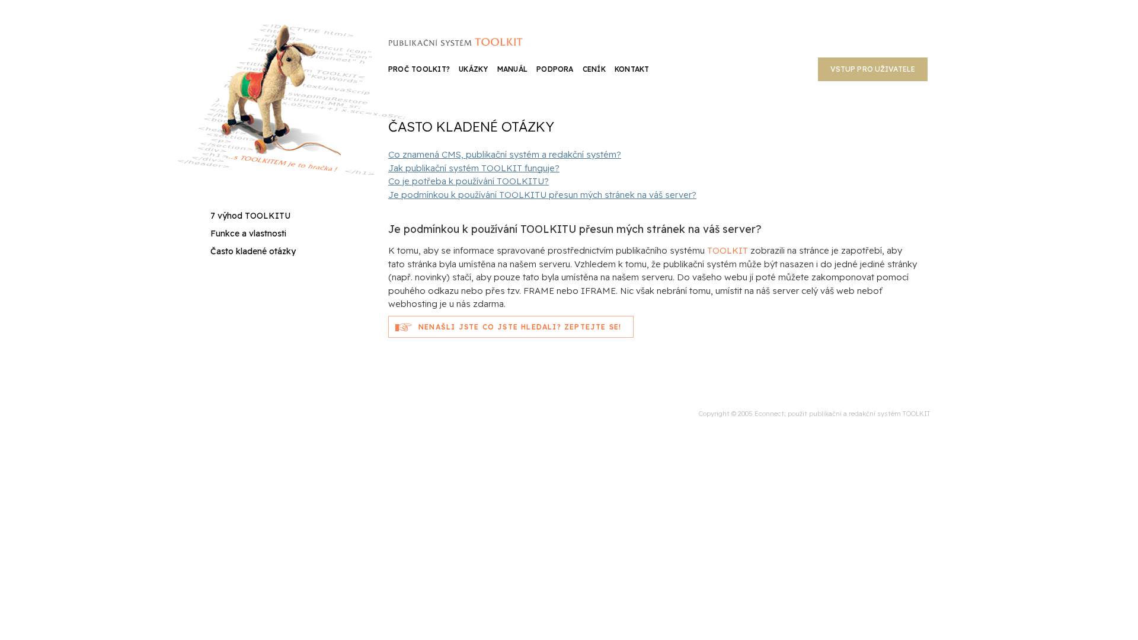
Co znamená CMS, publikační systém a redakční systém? (504, 154)
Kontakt (632, 69)
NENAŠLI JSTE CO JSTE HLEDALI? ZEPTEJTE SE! (519, 326)
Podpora (555, 69)
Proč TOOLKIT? (419, 69)
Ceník (594, 69)
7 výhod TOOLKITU (250, 215)
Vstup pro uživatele (872, 69)
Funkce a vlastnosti (248, 233)
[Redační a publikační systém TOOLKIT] (455, 40)
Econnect (769, 413)
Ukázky (473, 69)
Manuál (512, 69)
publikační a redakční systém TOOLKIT (870, 413)
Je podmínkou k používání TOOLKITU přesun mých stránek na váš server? (542, 194)
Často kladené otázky (253, 251)
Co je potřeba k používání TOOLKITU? (468, 181)
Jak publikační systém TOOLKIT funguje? (474, 168)
